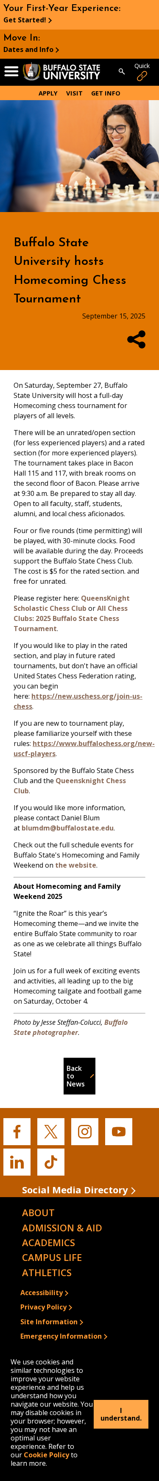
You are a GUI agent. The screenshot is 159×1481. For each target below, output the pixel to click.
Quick (142, 66)
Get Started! (24, 20)
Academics (48, 1242)
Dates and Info (28, 49)
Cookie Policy (46, 1454)
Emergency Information (61, 1336)
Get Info (105, 93)
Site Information (49, 1321)
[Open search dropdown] (122, 72)
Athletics (47, 1272)
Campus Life (52, 1257)
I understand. (121, 1414)
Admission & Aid (62, 1227)
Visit (74, 93)
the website (75, 865)
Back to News (76, 1076)
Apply (48, 93)
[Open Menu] (11, 72)
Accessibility (41, 1292)
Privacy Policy (43, 1307)
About (38, 1212)
